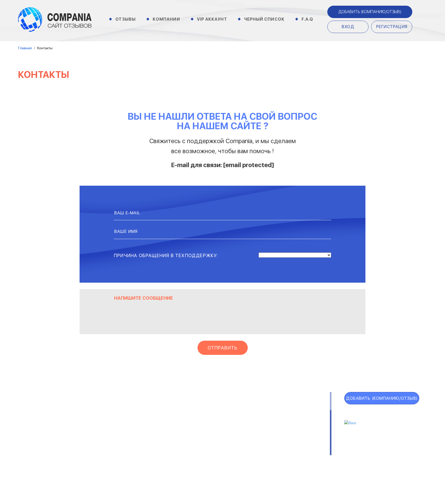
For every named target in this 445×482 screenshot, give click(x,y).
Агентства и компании (115, 408)
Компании (166, 19)
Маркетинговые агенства (288, 429)
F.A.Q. (33, 443)
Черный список (264, 19)
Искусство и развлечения (196, 429)
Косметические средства (196, 435)
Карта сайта (46, 454)
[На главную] (55, 19)
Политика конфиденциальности (238, 453)
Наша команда (300, 453)
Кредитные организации (287, 408)
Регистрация (391, 26)
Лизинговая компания (284, 422)
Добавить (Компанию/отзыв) (369, 11)
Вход (348, 26)
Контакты (103, 453)
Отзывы (125, 19)
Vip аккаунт (212, 19)
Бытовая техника (109, 435)
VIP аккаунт (45, 420)
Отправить (222, 347)
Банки (98, 415)
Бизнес (99, 422)
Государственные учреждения (199, 408)
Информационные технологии (199, 422)
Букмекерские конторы (115, 429)
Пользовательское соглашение (158, 453)
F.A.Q (307, 19)
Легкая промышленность (288, 415)
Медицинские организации (288, 435)
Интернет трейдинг (190, 415)
